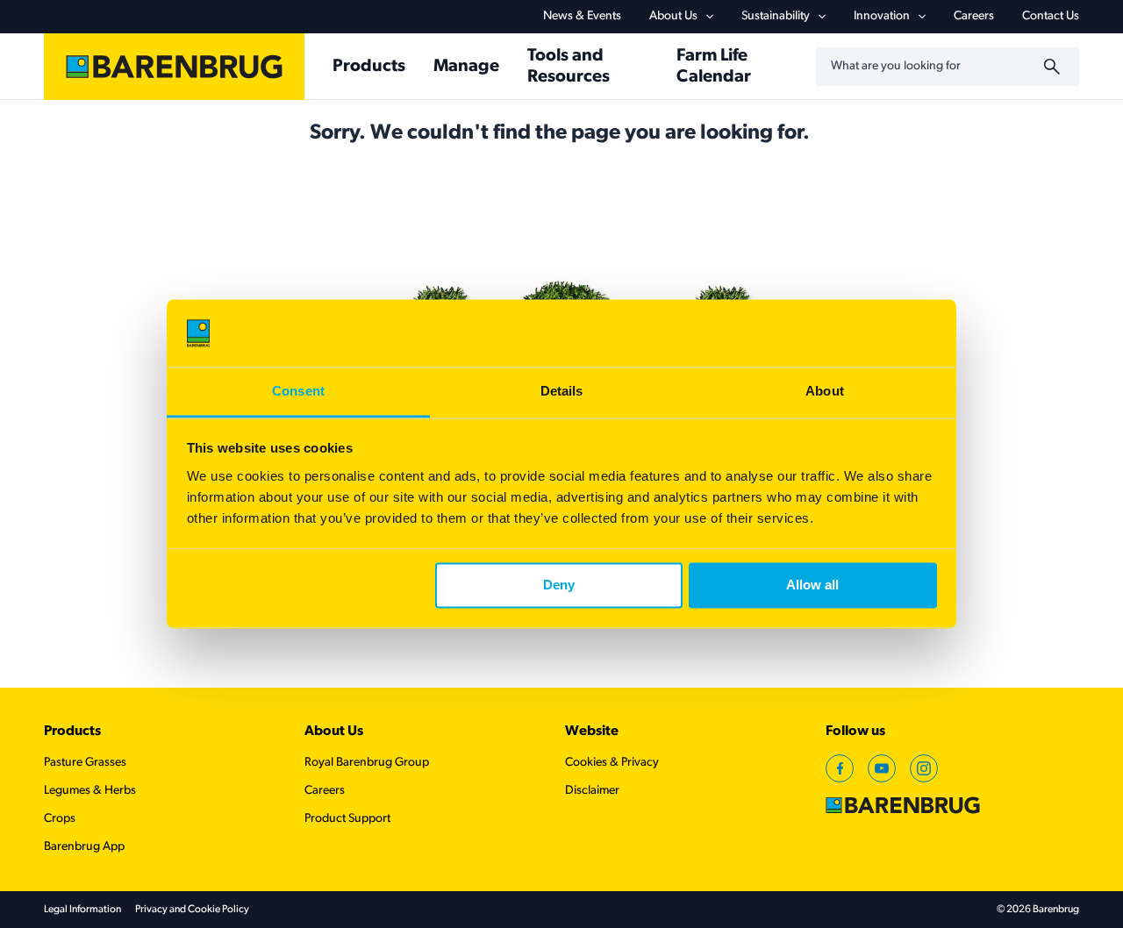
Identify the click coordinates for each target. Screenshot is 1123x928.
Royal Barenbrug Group (366, 762)
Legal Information (82, 909)
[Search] (1054, 66)
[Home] (174, 66)
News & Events (582, 16)
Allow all (812, 585)
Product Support (347, 818)
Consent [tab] (298, 390)
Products (72, 732)
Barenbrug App (84, 846)
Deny (559, 585)
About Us (673, 16)
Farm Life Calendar (713, 66)
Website (592, 732)
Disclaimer (592, 790)
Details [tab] (561, 390)
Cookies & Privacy (612, 762)
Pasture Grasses (85, 762)
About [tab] (824, 390)
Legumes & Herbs (90, 790)
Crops (59, 818)
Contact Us (1050, 16)
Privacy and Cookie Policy (192, 909)
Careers (974, 16)
